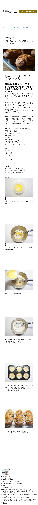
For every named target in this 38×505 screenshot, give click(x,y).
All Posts (5, 27)
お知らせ (15, 27)
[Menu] (15, 11)
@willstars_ (5, 485)
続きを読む (26, 27)
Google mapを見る (8, 487)
